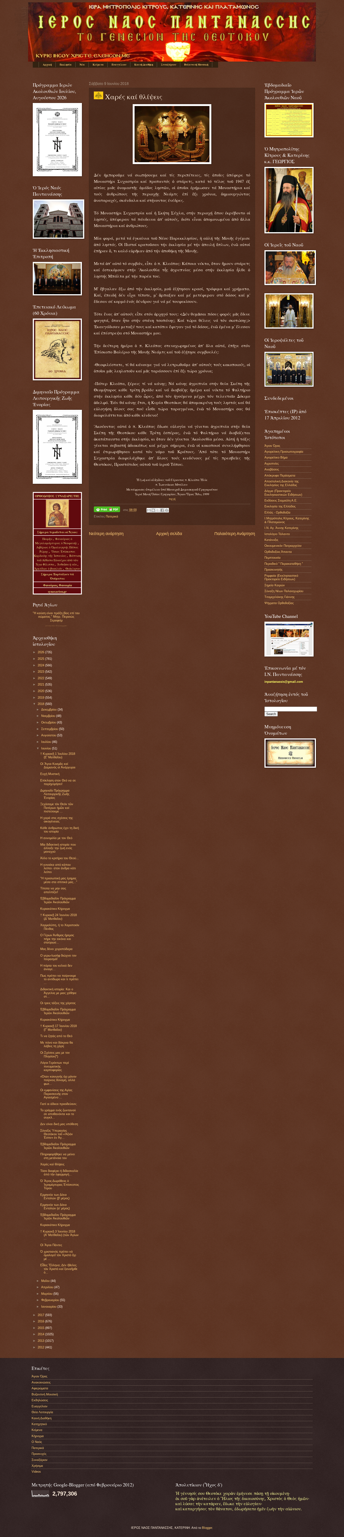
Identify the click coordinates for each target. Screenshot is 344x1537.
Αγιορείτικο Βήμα (276, 457)
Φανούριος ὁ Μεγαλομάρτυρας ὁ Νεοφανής (56, 541)
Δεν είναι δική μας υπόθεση (59, 1124)
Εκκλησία (66, 64)
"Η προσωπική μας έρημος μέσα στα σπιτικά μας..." (58, 880)
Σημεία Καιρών (274, 585)
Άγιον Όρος (272, 446)
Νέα (82, 64)
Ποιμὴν (47, 539)
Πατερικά (112, 516)
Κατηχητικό (39, 1424)
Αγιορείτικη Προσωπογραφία (283, 451)
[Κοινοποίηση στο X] (157, 510)
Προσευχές (39, 1454)
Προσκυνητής (273, 569)
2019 (41, 697)
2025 (41, 658)
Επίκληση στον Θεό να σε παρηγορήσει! (58, 782)
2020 (41, 691)
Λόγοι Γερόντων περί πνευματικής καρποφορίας (54, 1066)
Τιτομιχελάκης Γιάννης (279, 597)
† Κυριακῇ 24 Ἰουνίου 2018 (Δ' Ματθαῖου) (58, 916)
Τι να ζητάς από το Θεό (56, 1036)
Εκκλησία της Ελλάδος (280, 506)
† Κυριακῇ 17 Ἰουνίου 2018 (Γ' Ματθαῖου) (58, 1027)
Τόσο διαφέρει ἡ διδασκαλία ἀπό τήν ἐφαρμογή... (59, 1172)
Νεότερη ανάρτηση (106, 533)
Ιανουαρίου (49, 1306)
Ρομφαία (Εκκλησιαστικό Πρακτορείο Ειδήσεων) (281, 577)
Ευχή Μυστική (49, 774)
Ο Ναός (37, 1442)
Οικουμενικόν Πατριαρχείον (283, 545)
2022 (41, 678)
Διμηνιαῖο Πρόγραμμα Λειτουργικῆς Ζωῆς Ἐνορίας (55, 794)
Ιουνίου (46, 748)
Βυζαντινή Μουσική (196, 64)
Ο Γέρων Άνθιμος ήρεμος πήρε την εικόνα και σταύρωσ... (57, 938)
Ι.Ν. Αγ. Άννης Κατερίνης (281, 528)
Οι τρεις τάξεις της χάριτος (58, 1003)
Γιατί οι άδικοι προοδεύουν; (58, 1104)
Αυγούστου (49, 735)
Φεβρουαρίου (50, 1300)
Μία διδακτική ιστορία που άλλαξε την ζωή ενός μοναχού (58, 848)
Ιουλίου (46, 742)
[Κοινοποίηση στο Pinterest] (166, 510)
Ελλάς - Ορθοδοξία (277, 512)
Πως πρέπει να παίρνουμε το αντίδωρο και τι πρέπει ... (59, 979)
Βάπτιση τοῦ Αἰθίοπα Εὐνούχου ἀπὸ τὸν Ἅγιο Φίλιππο (58, 560)
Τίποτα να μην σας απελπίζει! (53, 890)
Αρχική (47, 64)
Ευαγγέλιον (119, 64)
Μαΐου (46, 1281)
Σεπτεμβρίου (50, 729)
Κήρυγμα (38, 1436)
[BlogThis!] (153, 510)
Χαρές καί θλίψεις (52, 1164)
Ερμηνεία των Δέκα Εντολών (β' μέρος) (55, 1196)
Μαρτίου (47, 1293)
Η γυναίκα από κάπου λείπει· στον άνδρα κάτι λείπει (58, 868)
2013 (41, 1341)
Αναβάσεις (271, 469)
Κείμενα (98, 64)
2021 (41, 684)
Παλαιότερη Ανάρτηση (234, 533)
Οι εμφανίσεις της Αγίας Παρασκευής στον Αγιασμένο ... (56, 1093)
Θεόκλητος (73, 568)
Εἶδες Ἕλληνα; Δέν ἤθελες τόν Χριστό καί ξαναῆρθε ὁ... (58, 1268)
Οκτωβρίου (49, 722)
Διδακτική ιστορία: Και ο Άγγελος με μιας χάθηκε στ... (58, 992)
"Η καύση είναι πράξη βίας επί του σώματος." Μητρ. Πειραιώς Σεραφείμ (56, 616)
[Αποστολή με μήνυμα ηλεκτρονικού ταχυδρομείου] (148, 510)
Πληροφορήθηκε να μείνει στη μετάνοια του (57, 1155)
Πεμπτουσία (272, 557)
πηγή (172, 499)
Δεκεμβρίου (49, 709)
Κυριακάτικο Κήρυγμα (55, 908)
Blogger (207, 1528)
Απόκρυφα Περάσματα (279, 475)
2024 (41, 665)
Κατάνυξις (271, 540)
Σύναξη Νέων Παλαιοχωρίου (56, 626)
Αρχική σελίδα (169, 533)
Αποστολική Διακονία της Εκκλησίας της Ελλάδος (281, 483)
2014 (41, 1334)
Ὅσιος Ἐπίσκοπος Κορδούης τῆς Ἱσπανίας (54, 553)
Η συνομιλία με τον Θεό (56, 838)
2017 (41, 1315)
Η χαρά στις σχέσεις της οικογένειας (56, 819)
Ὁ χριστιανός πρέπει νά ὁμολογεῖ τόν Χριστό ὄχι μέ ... (58, 1255)
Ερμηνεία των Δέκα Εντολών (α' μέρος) (55, 1206)
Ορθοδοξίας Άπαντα (278, 552)
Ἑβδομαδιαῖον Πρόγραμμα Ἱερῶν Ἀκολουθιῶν (58, 900)
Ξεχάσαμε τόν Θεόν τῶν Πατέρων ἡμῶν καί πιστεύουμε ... (56, 807)
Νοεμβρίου (48, 716)
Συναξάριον (168, 64)
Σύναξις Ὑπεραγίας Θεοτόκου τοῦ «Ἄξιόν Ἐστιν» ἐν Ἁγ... (56, 1134)
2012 (41, 1347)
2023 (41, 671)
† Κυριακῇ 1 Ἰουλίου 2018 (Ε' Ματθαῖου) (57, 755)
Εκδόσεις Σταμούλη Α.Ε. (280, 500)
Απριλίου (47, 1287)
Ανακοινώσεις (41, 1382)
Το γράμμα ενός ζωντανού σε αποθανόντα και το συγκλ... (58, 1113)
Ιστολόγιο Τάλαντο (277, 534)
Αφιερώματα (40, 1388)
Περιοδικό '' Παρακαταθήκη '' (283, 563)
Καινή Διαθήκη (143, 64)
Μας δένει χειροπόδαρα (56, 949)
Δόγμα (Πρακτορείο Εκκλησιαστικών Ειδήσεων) (283, 492)
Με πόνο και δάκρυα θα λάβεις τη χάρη (56, 1044)
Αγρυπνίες (271, 463)
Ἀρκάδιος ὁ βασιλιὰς (48, 568)
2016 (41, 1321)
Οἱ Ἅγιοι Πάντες (51, 1245)
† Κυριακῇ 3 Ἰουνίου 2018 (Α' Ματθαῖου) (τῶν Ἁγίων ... (59, 1235)
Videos (36, 1471)
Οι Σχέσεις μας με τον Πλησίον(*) (55, 1054)
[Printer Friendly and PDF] (107, 510)
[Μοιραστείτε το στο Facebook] (162, 510)
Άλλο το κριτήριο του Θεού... (59, 858)
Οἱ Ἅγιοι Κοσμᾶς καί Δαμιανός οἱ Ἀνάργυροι (57, 765)
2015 (41, 1328)
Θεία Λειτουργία (42, 1412)
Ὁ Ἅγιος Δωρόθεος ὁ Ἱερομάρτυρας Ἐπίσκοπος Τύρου (59, 1184)
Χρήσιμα (37, 1465)
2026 (41, 652)
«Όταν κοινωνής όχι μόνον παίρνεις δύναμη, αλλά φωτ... (58, 1080)
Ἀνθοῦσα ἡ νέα (67, 564)
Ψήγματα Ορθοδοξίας (279, 603)
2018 (41, 704)
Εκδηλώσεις (40, 1400)
